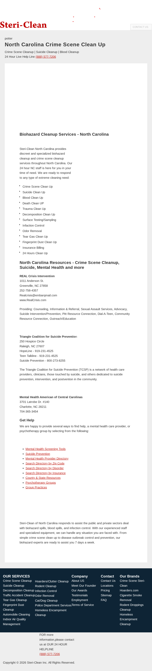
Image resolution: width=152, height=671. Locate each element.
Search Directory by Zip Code (45, 463)
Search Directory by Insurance (46, 473)
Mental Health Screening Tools (46, 449)
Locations (65, 21)
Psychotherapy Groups (41, 482)
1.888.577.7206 (141, 8)
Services (87, 16)
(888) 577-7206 (46, 56)
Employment (89, 21)
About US (66, 16)
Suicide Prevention (38, 453)
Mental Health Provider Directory (47, 458)
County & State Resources (43, 477)
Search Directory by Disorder (45, 468)
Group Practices (36, 487)
